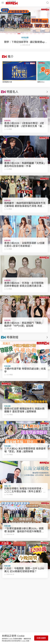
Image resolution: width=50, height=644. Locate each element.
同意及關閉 (41, 638)
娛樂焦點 (7, 121)
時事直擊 (7, 366)
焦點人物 (7, 486)
